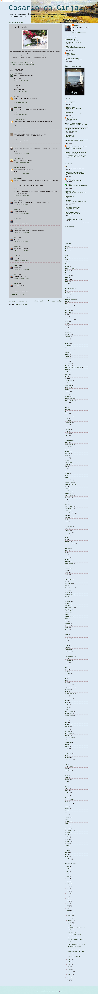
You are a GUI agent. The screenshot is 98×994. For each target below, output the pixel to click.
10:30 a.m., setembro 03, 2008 (21, 195)
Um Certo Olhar (18, 167)
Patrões (67, 676)
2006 (67, 980)
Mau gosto (67, 599)
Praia (66, 722)
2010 (67, 906)
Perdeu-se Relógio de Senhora (73, 108)
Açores (66, 255)
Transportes (68, 841)
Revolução (67, 755)
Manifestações (68, 583)
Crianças (67, 402)
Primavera (67, 729)
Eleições (67, 449)
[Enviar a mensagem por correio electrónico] (32, 62)
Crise (66, 407)
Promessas (67, 731)
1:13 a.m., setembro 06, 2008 (21, 213)
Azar (66, 314)
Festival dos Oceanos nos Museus (76, 944)
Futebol (67, 502)
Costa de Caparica (69, 398)
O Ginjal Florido (71, 925)
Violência (67, 856)
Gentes (23, 64)
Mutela (66, 634)
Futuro (66, 504)
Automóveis (68, 312)
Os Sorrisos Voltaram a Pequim (76, 939)
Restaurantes (68, 753)
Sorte (66, 810)
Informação (68, 548)
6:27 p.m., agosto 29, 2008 (20, 91)
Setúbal (67, 784)
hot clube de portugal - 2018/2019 (74, 219)
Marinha (67, 596)
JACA (66, 552)
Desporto (67, 427)
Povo (66, 720)
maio (69, 964)
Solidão (66, 801)
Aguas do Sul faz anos (71, 119)
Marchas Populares (69, 588)
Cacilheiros (67, 345)
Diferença (67, 433)
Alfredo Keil (68, 270)
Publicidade (68, 735)
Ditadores (67, 438)
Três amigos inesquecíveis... (73, 142)
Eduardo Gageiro (69, 444)
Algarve (67, 272)
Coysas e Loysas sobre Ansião (74, 172)
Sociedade (67, 795)
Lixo (66, 577)
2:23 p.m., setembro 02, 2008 (21, 162)
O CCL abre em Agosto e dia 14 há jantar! (76, 124)
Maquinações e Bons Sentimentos (76, 927)
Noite (66, 640)
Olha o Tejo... (69, 53)
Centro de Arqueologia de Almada (73, 367)
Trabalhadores (68, 830)
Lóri (15, 146)
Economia (67, 442)
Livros (66, 574)
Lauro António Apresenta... (73, 212)
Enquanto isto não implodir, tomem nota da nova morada (76, 186)
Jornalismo (67, 557)
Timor (66, 823)
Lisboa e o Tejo (70, 191)
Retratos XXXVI (70, 136)
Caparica (67, 358)
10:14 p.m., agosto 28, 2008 (21, 80)
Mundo (66, 627)
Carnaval (67, 361)
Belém (66, 328)
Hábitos (67, 524)
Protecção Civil (68, 733)
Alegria (66, 264)
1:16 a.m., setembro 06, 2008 (21, 269)
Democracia (68, 420)
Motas (66, 621)
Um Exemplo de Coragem (74, 946)
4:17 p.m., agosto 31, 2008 (20, 114)
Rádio (66, 740)
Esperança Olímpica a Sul (74, 956)
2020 (67, 881)
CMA (66, 378)
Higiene (67, 528)
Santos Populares (69, 773)
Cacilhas (19, 64)
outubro (70, 918)
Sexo (66, 786)
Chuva (66, 369)
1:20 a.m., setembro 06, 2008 (21, 278)
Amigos (67, 281)
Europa (66, 458)
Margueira (67, 592)
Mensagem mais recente (18, 301)
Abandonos (68, 246)
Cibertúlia (68, 184)
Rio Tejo (31, 64)
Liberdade (67, 568)
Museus (67, 629)
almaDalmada (69, 112)
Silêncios (67, 788)
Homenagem (68, 533)
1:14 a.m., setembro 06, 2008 (21, 232)
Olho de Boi (68, 649)
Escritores (67, 453)
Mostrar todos (86, 160)
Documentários (69, 440)
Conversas (67, 391)
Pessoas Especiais (69, 693)
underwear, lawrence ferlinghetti (74, 180)
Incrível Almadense (69, 543)
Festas (66, 486)
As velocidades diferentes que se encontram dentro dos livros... (74, 41)
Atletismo (67, 308)
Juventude (67, 561)
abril (69, 966)
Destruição (67, 429)
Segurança (67, 779)
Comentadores (68, 380)
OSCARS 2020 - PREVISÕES (73, 214)
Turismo (67, 843)
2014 (67, 896)
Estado (66, 455)
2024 (67, 871)
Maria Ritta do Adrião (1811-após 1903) (76, 192)
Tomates (67, 826)
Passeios (67, 671)
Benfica (67, 330)
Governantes (68, 517)
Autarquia (67, 310)
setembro (70, 920)
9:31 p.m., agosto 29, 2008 (20, 102)
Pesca (66, 691)
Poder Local (68, 698)
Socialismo (67, 792)
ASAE (66, 303)
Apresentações (68, 292)
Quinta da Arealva (69, 737)
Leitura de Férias (72, 932)
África (66, 259)
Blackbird (16, 178)
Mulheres (67, 625)
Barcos (66, 321)
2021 (67, 878)
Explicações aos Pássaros (71, 462)
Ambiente (67, 279)
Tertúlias (67, 821)
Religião (67, 748)
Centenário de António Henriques (74, 140)
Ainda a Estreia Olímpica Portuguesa (77, 949)
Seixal (66, 782)
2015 (67, 893)
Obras (66, 645)
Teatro (66, 815)
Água (66, 261)
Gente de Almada (69, 506)
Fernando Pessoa (69, 482)
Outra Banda (68, 660)
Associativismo (68, 306)
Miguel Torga (68, 610)
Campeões (67, 354)
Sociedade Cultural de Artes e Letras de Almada (76, 146)
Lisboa (68, 167)
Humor (66, 535)
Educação (67, 447)
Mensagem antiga (55, 301)
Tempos (67, 819)
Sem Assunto (71, 942)
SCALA (66, 777)
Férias (66, 477)
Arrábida (67, 294)
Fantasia (67, 473)
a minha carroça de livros (72, 58)
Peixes (66, 682)
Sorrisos (67, 808)
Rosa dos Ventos (18, 132)
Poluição (67, 707)
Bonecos (67, 339)
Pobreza (67, 696)
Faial (66, 469)
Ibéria (66, 537)
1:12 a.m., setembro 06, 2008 (21, 204)
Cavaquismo (68, 365)
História (67, 530)
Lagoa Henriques (69, 563)
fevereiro (70, 971)
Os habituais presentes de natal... (74, 59)
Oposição (67, 654)
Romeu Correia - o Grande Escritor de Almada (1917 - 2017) (76, 153)
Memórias (67, 601)
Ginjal (27, 64)
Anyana (66, 290)
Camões (67, 352)
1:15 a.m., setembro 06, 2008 (21, 251)
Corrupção (67, 396)
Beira (66, 325)
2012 (67, 901)
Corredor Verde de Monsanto (73, 208)
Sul (65, 812)
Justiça (66, 559)
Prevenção (67, 726)
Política (66, 704)
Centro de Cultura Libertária (73, 123)
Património (67, 674)
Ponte (66, 709)
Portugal (67, 718)
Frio (66, 499)
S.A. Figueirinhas (69, 766)
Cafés (66, 347)
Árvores (67, 301)
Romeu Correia (68, 759)
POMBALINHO (70, 135)
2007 (67, 977)
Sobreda (67, 790)
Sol (65, 797)
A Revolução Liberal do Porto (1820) (75, 168)
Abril (66, 248)
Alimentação (68, 275)
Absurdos (67, 250)
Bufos (66, 341)
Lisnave (66, 572)
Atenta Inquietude (70, 101)
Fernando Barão (69, 480)
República (67, 751)
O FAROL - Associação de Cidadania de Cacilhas (76, 129)
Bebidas (67, 323)
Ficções (66, 488)
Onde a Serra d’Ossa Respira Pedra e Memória (75, 174)
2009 (67, 908)
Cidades (67, 372)
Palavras (67, 663)
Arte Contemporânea (70, 299)
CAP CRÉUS (17, 158)
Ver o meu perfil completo (79, 32)
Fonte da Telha (68, 493)
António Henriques (69, 288)
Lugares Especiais (69, 579)
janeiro (70, 974)
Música (66, 632)
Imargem (67, 541)
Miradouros (68, 612)
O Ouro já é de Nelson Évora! (75, 934)
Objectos (67, 643)
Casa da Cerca (68, 363)
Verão (66, 848)
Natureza (67, 638)
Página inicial (38, 301)
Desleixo (67, 425)
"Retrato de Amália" (71, 54)
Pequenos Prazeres (70, 687)
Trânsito (67, 839)
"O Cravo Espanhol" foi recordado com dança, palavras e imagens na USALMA (76, 155)
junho (69, 962)
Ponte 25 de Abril (69, 711)
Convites (67, 394)
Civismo (67, 376)
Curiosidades (68, 416)
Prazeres (67, 724)
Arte (66, 297)
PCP (66, 680)
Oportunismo (68, 651)
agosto (70, 923)
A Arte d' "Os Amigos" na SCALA (74, 148)
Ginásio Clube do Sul (70, 513)
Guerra (66, 521)
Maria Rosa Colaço (69, 594)
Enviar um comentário (18, 294)
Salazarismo (68, 770)
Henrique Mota (68, 526)
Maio (66, 581)
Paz (66, 678)
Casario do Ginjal (46, 8)
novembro (70, 915)
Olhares (67, 647)
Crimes (66, 405)
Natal (66, 636)
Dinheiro (67, 435)
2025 (67, 868)
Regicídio (67, 744)
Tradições (67, 832)
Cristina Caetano (18, 119)
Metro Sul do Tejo (69, 607)
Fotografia (67, 497)
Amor (66, 284)
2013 (67, 898)
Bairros (66, 317)
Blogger (59, 991)
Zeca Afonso (68, 859)
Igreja (66, 539)
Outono (67, 658)
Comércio (67, 383)
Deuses (66, 431)
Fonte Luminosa (69, 495)
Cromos (67, 411)
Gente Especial (68, 508)
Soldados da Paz (69, 799)
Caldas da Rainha (69, 350)
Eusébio (67, 460)
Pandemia (67, 665)
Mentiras (67, 603)
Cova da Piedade (69, 400)
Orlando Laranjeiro (69, 656)
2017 (67, 888)
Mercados (67, 605)
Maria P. (16, 73)
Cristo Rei (67, 409)
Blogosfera (67, 334)
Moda (66, 614)
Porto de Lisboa (69, 715)
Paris (66, 667)
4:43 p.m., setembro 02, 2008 (21, 173)
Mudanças (67, 623)
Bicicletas (67, 332)
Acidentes (67, 253)
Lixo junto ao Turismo (71, 131)
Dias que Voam (70, 179)
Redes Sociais (68, 742)
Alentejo (67, 266)
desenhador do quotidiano (73, 207)
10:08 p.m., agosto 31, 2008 (21, 127)
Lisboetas (68, 200)
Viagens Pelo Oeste (71, 46)
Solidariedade (68, 804)
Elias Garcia (68, 451)
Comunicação (68, 385)
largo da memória (70, 39)
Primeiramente (70, 196)
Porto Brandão (68, 713)
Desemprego (68, 422)
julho (69, 959)
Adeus (66, 257)
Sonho (66, 806)
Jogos (66, 555)
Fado (66, 466)
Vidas (66, 854)
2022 (67, 876)
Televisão (67, 817)
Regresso (67, 746)
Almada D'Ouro (71, 954)
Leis (66, 566)
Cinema (66, 374)
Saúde (66, 775)
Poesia (66, 700)
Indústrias (67, 546)
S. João (66, 764)
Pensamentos (68, 685)
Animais (67, 286)
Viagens (67, 852)
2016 (67, 891)
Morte (66, 618)
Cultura (66, 413)
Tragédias (67, 837)
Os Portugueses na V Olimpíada (76, 951)
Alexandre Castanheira (70, 268)
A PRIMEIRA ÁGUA (70, 103)
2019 (67, 883)
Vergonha (67, 850)
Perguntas (67, 689)
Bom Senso (68, 336)
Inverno (67, 550)
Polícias (66, 702)
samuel (15, 107)
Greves (66, 519)
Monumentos (68, 616)
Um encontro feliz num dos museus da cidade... (76, 48)
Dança (66, 418)
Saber (66, 768)
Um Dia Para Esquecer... (74, 937)
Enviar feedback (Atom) (21, 304)
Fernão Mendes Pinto (70, 484)
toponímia (67, 828)
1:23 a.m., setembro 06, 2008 (21, 291)
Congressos (68, 389)
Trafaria (67, 834)
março (69, 969)
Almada (67, 277)
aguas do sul (69, 118)
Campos (67, 356)
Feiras (66, 475)
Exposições (68, 464)
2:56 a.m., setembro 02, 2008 (21, 153)
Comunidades (68, 387)
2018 (67, 886)
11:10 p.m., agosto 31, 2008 (21, 141)
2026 (67, 866)
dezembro (70, 913)
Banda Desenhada (69, 319)
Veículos (67, 845)
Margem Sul (68, 590)
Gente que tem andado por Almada (75, 114)
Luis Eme (16, 200)
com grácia (69, 218)
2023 (67, 873)
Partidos (67, 669)
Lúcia (15, 96)
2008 (67, 911)
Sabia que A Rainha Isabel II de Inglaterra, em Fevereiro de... (76, 202)
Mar (66, 585)
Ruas (66, 762)
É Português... (71, 929)
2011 (67, 903)
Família (66, 471)
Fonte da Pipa (68, 491)
